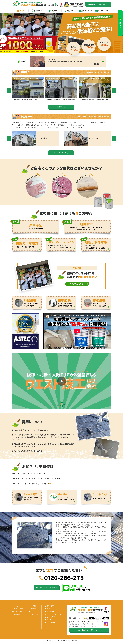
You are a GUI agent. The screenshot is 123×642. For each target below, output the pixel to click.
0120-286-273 (76, 5)
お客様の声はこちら (61, 153)
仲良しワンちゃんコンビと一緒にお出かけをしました (39, 478)
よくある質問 (51, 617)
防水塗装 (34, 611)
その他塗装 (34, 614)
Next (114, 90)
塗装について (70, 11)
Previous (9, 90)
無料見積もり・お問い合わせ (98, 4)
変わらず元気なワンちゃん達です (32, 473)
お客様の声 (50, 611)
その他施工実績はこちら (61, 107)
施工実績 (53, 11)
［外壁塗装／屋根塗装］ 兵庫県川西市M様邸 (60, 99)
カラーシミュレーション (86, 11)
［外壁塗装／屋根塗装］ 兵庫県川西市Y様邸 (93, 99)
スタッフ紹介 (18, 611)
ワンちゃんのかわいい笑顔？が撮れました (35, 484)
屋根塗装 (34, 609)
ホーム (20, 11)
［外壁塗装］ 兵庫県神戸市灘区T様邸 (24, 99)
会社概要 (17, 614)
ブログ (49, 620)
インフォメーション (102, 11)
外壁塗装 (34, 606)
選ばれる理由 (37, 11)
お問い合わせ (51, 622)
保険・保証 (50, 606)
